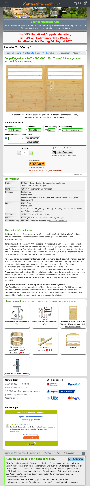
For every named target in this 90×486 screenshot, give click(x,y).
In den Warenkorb (64, 152)
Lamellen (29, 208)
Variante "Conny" (29, 214)
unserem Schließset (58, 220)
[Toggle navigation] (6, 3)
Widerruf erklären (13, 398)
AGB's (58, 453)
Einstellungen (34, 482)
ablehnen (64, 479)
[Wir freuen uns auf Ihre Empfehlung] (31, 429)
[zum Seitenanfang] (83, 453)
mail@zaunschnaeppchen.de (27, 391)
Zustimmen (77, 459)
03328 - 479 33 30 (20, 384)
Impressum (69, 453)
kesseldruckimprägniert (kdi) (52, 217)
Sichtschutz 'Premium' (33, 53)
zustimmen (44, 479)
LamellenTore (52, 53)
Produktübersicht (13, 53)
